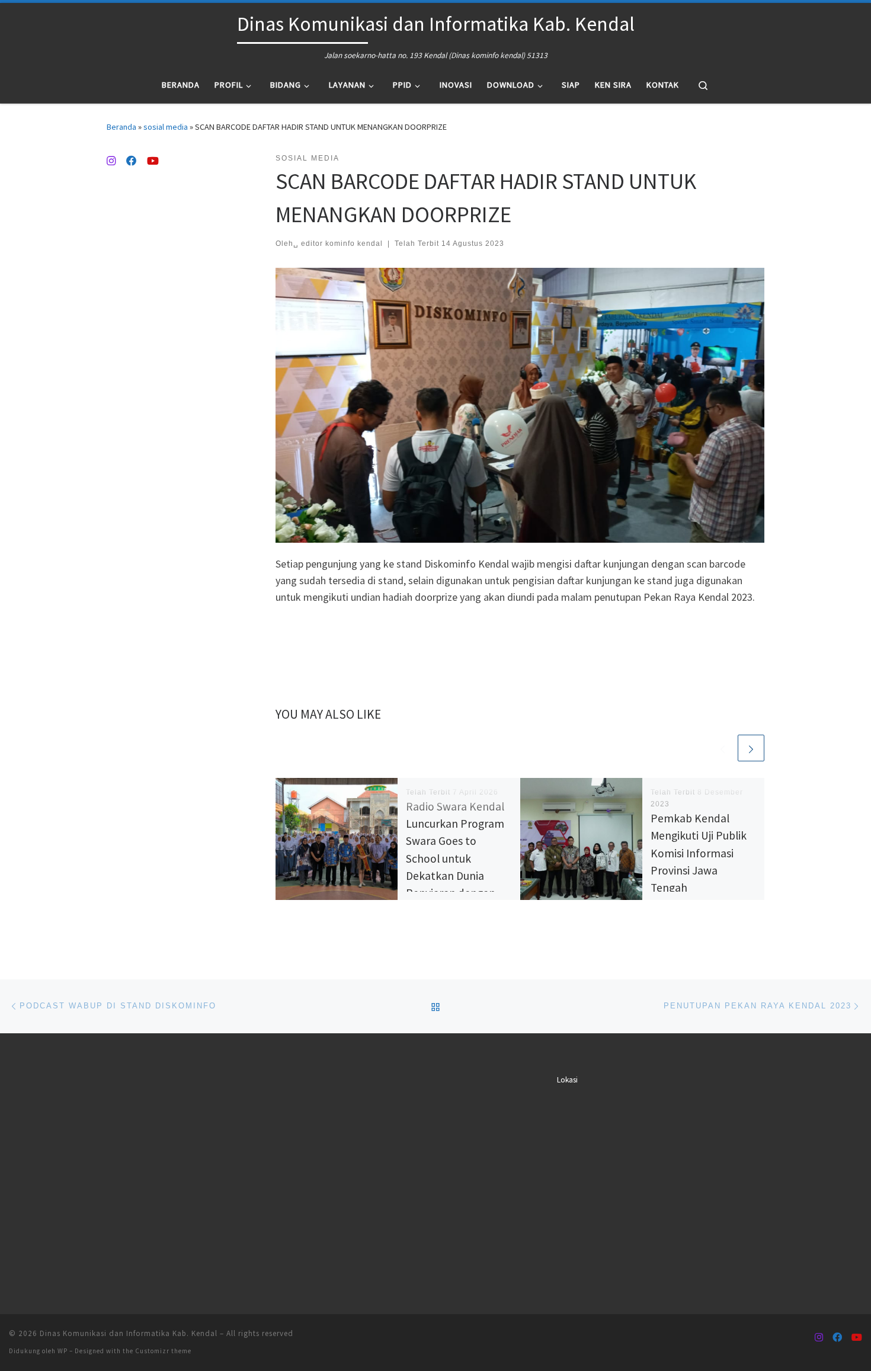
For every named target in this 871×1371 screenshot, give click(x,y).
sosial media (165, 126)
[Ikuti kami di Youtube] (153, 161)
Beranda (121, 126)
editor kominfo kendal (342, 243)
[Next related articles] (751, 748)
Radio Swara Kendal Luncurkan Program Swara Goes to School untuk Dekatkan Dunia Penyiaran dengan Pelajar (455, 858)
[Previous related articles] (722, 748)
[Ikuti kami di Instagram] (111, 161)
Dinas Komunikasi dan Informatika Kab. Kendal (128, 1333)
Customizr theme (163, 1351)
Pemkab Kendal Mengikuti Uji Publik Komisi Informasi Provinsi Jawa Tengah (699, 853)
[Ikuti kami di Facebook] (131, 161)
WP (62, 1351)
